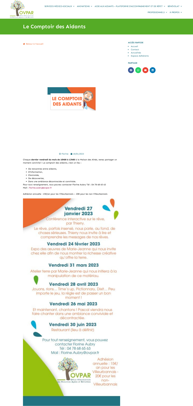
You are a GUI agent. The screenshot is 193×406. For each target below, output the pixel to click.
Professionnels (156, 12)
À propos (174, 12)
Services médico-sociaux (58, 6)
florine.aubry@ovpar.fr (40, 187)
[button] (131, 70)
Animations (83, 6)
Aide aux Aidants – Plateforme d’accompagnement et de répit (129, 6)
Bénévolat (173, 6)
